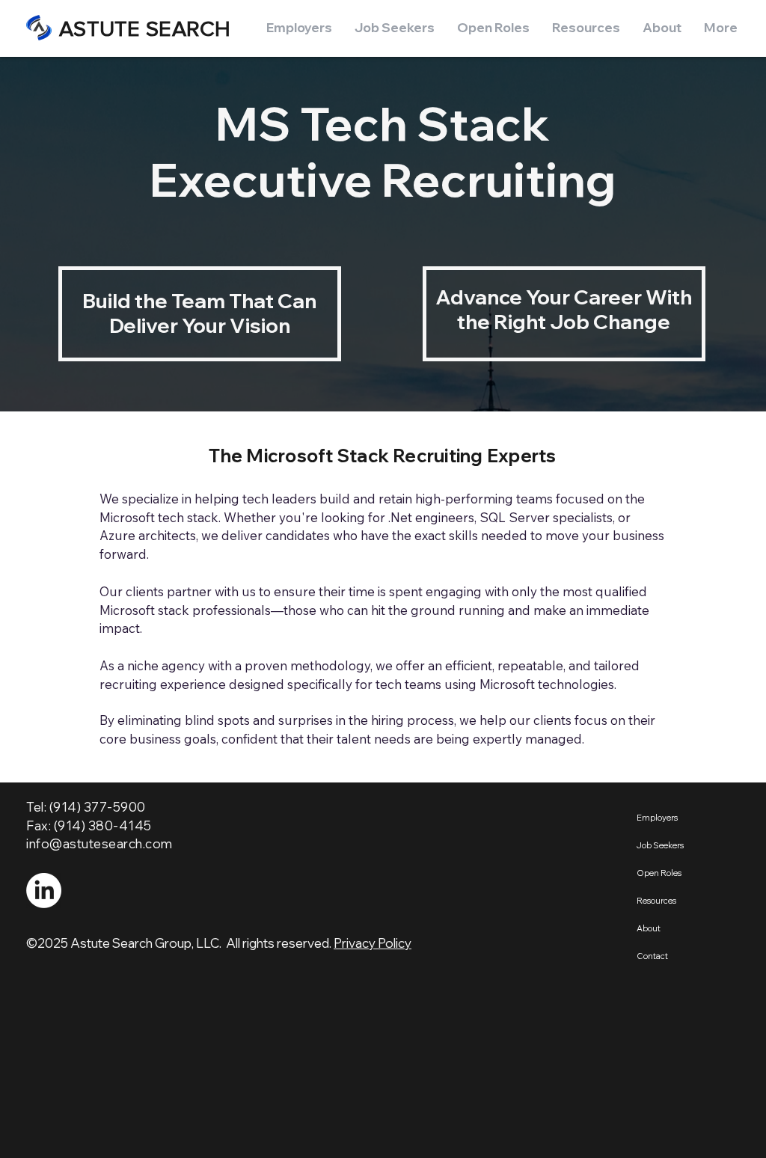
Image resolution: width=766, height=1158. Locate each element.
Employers (657, 817)
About (649, 928)
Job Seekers (660, 845)
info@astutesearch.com (99, 843)
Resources (656, 900)
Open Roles (659, 873)
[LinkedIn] (43, 890)
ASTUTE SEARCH (145, 28)
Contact (652, 956)
